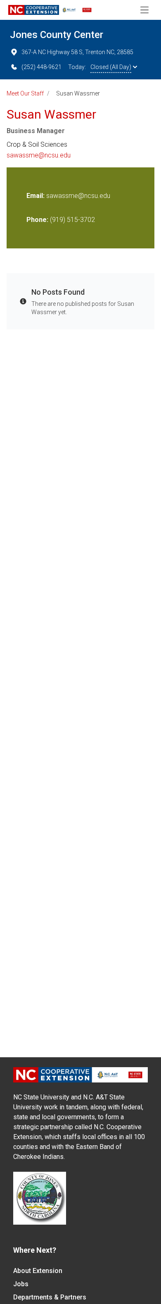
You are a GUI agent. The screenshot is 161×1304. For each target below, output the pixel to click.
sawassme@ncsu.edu (39, 155)
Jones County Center (56, 35)
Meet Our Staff (25, 93)
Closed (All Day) (110, 67)
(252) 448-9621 (41, 67)
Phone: (37, 220)
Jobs (20, 1284)
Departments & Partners (49, 1297)
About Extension (37, 1271)
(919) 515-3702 (72, 220)
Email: (36, 196)
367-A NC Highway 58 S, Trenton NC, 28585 (77, 52)
